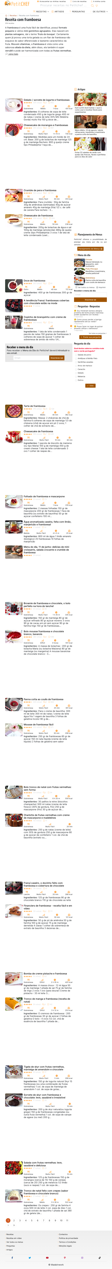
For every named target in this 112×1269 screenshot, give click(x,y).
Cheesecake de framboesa (38, 215)
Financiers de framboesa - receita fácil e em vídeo (48, 907)
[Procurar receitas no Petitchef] (92, 5)
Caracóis (81, 369)
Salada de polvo (84, 355)
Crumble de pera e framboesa (40, 190)
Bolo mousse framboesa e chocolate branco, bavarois (44, 632)
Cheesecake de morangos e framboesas (46, 125)
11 (67, 1220)
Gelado (81, 373)
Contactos (63, 1234)
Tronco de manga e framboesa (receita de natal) (47, 1000)
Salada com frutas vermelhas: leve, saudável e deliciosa (43, 1164)
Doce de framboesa (34, 280)
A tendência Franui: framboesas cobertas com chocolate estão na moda (46, 302)
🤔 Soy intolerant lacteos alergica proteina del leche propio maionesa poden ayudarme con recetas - (88, 313)
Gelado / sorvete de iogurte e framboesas (47, 100)
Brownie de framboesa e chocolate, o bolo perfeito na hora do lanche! (47, 604)
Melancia (81, 376)
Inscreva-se (57, 358)
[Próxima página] (8, 1225)
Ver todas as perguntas (97, 333)
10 (61, 1220)
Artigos (59, 11)
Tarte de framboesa (34, 406)
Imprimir (102, 287)
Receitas (41, 11)
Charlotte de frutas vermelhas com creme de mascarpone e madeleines (47, 816)
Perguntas (78, 11)
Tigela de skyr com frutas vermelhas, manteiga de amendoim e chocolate (44, 1068)
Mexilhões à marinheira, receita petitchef (95, 272)
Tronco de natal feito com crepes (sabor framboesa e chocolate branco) (46, 1192)
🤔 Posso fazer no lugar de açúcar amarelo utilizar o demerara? (88, 327)
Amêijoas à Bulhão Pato (87, 358)
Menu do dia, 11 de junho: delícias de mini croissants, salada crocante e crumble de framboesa (46, 550)
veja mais (13, 54)
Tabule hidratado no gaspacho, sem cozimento (94, 264)
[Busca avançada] (97, 6)
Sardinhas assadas (85, 362)
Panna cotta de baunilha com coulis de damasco (96, 281)
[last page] (14, 1225)
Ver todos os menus (85, 287)
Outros (80, 380)
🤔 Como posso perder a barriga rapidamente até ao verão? (87, 320)
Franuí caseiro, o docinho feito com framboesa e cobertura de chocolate (44, 884)
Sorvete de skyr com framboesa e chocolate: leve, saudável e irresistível (44, 1096)
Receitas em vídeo (14, 1238)
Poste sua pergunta (92, 337)
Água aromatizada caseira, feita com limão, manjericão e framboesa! (47, 523)
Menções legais (65, 1246)
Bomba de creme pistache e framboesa (45, 973)
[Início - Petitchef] (6, 15)
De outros (98, 11)
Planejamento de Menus (89, 249)
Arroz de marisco (85, 365)
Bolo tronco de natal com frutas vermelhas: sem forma (47, 788)
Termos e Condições (67, 1242)
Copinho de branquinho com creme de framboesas (45, 318)
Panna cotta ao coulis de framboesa (43, 699)
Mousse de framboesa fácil (38, 724)
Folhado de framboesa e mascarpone (44, 496)
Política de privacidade (68, 1238)
